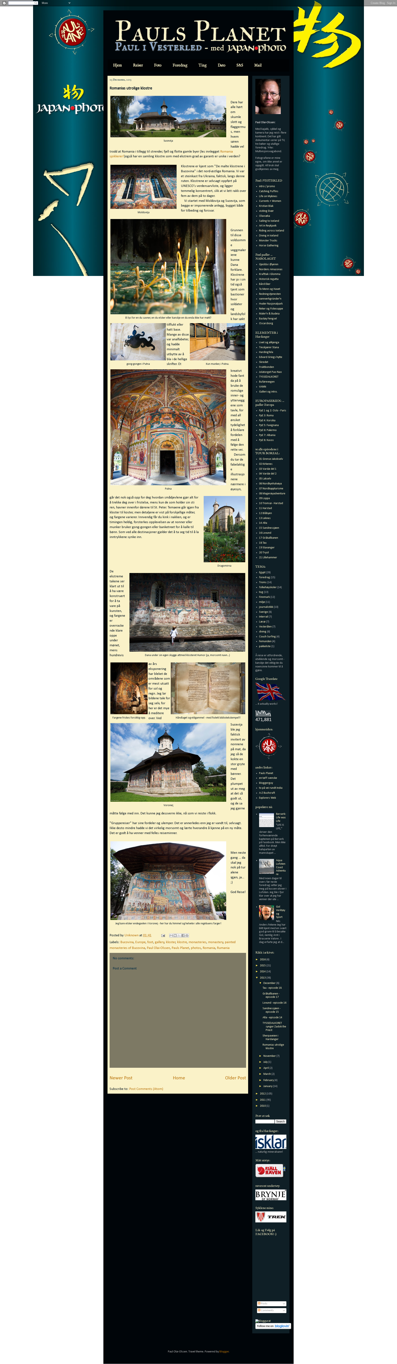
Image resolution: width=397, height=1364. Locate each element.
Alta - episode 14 (272, 1017)
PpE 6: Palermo (268, 430)
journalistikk (266, 607)
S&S (240, 65)
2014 (263, 971)
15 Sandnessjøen (269, 528)
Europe (140, 942)
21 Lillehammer (268, 557)
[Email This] (171, 935)
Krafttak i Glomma (269, 274)
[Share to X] (179, 935)
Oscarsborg (266, 323)
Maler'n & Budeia (269, 313)
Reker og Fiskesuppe (271, 308)
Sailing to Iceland (269, 221)
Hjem (117, 65)
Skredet (263, 362)
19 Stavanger (267, 547)
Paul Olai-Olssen (158, 948)
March (267, 1074)
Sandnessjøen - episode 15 (272, 1010)
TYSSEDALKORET (269, 376)
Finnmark (264, 597)
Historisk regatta (269, 279)
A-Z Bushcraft (267, 793)
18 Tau (263, 542)
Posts (263, 1303)
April (266, 1068)
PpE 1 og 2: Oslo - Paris (272, 410)
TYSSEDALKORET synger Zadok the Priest (274, 1027)
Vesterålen (265, 626)
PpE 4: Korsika (267, 420)
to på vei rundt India (270, 788)
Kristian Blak (266, 206)
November (269, 1056)
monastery (215, 942)
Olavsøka (264, 216)
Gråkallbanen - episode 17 (271, 995)
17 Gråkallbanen (268, 537)
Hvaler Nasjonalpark (271, 303)
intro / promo (267, 186)
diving (262, 631)
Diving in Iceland (268, 235)
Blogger (224, 1351)
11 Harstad (265, 508)
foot (150, 942)
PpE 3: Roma (266, 415)
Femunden (265, 641)
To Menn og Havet (269, 289)
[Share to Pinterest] (187, 935)
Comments (267, 1310)
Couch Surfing (267, 636)
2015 (263, 965)
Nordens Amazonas (270, 269)
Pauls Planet (180, 948)
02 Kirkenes (266, 464)
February (268, 1080)
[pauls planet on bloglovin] (273, 1328)
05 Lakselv (265, 478)
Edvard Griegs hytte (270, 357)
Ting (202, 65)
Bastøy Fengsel (268, 318)
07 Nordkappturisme (271, 488)
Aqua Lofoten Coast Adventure (281, 867)
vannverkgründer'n (270, 298)
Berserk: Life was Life (281, 818)
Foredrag (180, 65)
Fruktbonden (266, 367)
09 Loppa (264, 498)
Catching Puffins (268, 191)
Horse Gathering (269, 245)
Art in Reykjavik (267, 225)
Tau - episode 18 (272, 988)
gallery (159, 942)
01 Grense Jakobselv (271, 459)
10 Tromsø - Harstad (271, 503)
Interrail (263, 616)
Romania (209, 948)
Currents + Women (270, 201)
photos (196, 948)
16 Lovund (265, 533)
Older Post (235, 1078)
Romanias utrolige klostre (273, 1046)
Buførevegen (267, 381)
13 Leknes (265, 518)
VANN (262, 386)
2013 (263, 977)
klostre (182, 942)
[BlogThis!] (175, 935)
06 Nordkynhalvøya (270, 483)
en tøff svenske (268, 778)
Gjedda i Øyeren (268, 264)
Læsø (262, 621)
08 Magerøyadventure (272, 493)
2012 (263, 1093)
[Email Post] (162, 935)
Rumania (223, 948)
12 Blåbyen (265, 513)
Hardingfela (266, 352)
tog (261, 592)
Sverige (263, 612)
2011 (263, 1100)
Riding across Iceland (271, 230)
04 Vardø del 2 (267, 473)
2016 (263, 959)
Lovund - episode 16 (274, 1002)
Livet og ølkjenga (269, 342)
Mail (258, 65)
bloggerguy (266, 783)
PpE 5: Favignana (269, 425)
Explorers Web (267, 797)
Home (179, 1078)
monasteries (197, 942)
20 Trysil (264, 552)
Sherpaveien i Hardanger (271, 1037)
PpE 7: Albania (267, 435)
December (269, 983)
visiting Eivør (266, 211)
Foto (157, 65)
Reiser (138, 65)
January (268, 1086)
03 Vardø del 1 (267, 469)
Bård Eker (264, 284)
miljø (262, 602)
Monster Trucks (268, 240)
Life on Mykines (268, 196)
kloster (171, 942)
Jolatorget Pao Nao (270, 372)
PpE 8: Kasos (266, 440)
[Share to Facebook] (183, 935)
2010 (263, 1106)
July (265, 1062)
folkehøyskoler (268, 587)
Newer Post (121, 1078)
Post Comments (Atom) (146, 1089)
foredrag (264, 577)
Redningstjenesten (270, 294)
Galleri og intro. (268, 391)
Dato (221, 65)
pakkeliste (265, 646)
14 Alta (263, 523)
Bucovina (127, 942)
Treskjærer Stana (269, 347)
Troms (263, 582)
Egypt (262, 572)
